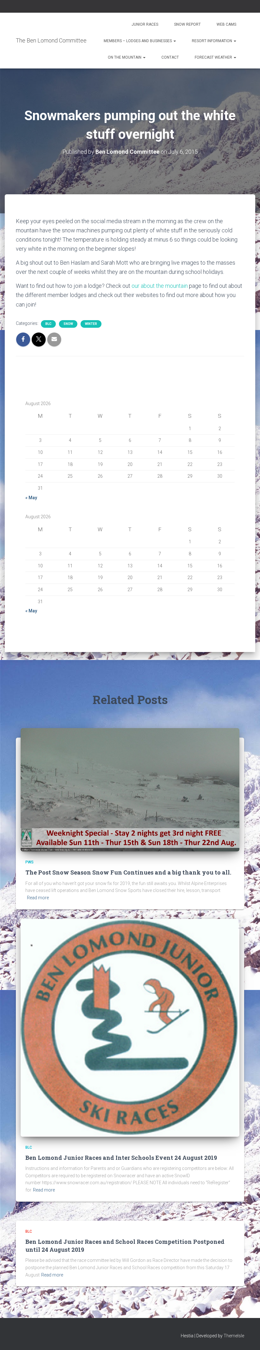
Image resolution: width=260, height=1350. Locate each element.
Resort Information (212, 41)
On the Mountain (125, 57)
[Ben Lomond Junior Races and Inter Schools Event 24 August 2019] (130, 1027)
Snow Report (187, 24)
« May (31, 497)
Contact (170, 57)
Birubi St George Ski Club (128, 116)
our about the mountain (160, 285)
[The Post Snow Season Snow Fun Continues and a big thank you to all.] (130, 789)
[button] (174, 41)
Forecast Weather (214, 57)
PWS (29, 862)
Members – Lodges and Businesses (138, 41)
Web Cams (226, 24)
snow (68, 324)
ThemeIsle (234, 1335)
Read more (38, 897)
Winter (91, 324)
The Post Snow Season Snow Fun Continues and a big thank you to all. (128, 872)
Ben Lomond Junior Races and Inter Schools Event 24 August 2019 (121, 1157)
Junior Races (145, 24)
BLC (48, 324)
